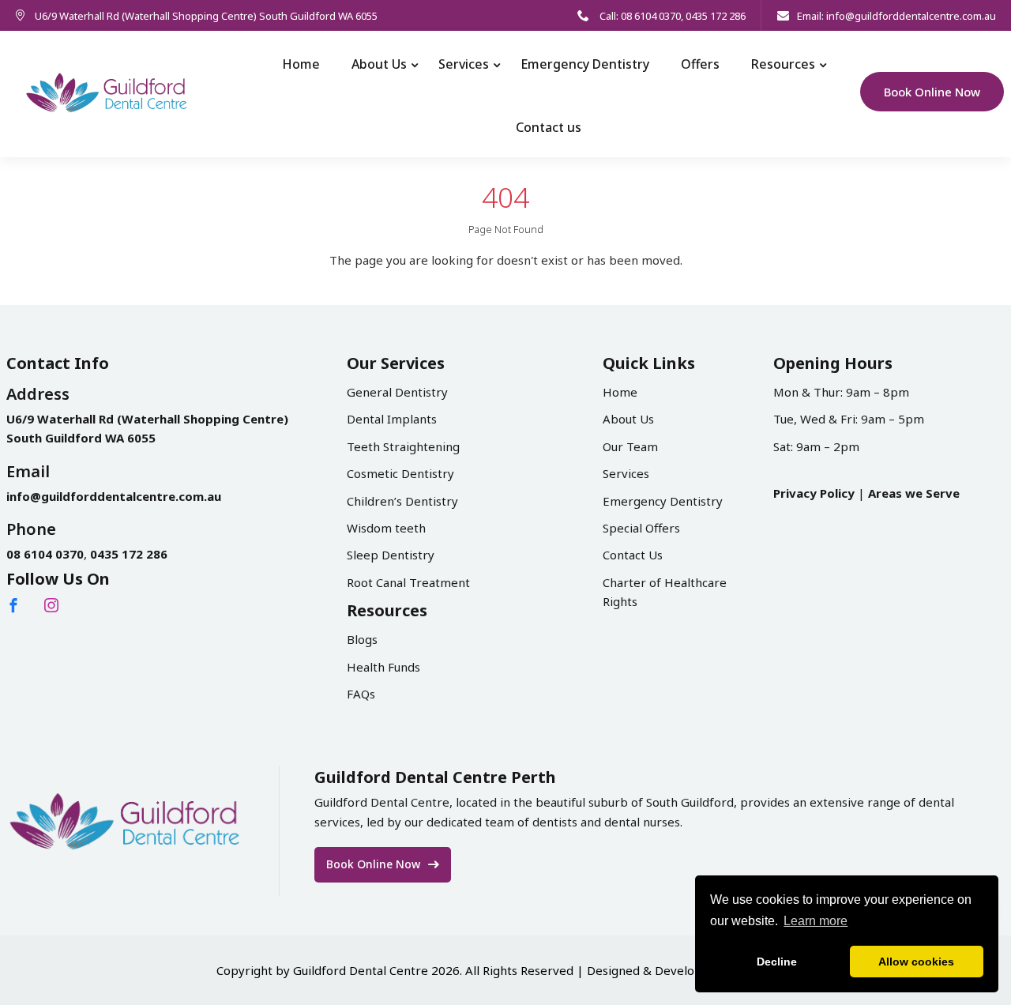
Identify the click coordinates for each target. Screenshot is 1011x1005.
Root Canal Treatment (408, 582)
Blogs (362, 639)
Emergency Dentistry (585, 64)
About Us (379, 64)
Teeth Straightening (403, 446)
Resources (783, 64)
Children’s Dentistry (402, 501)
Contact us (548, 127)
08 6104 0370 (45, 554)
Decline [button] (777, 961)
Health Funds (383, 667)
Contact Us (633, 555)
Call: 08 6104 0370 (639, 16)
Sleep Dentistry (390, 555)
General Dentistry (397, 392)
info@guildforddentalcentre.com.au (113, 496)
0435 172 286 (716, 16)
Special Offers (641, 528)
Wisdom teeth (386, 528)
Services (463, 64)
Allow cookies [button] (916, 961)
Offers (700, 64)
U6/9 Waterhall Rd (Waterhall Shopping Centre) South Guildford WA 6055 (206, 16)
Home (301, 64)
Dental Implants (392, 419)
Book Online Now (932, 92)
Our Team (630, 446)
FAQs (361, 694)
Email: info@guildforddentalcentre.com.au (896, 16)
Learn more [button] (816, 921)
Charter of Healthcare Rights (665, 591)
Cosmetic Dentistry (400, 473)
